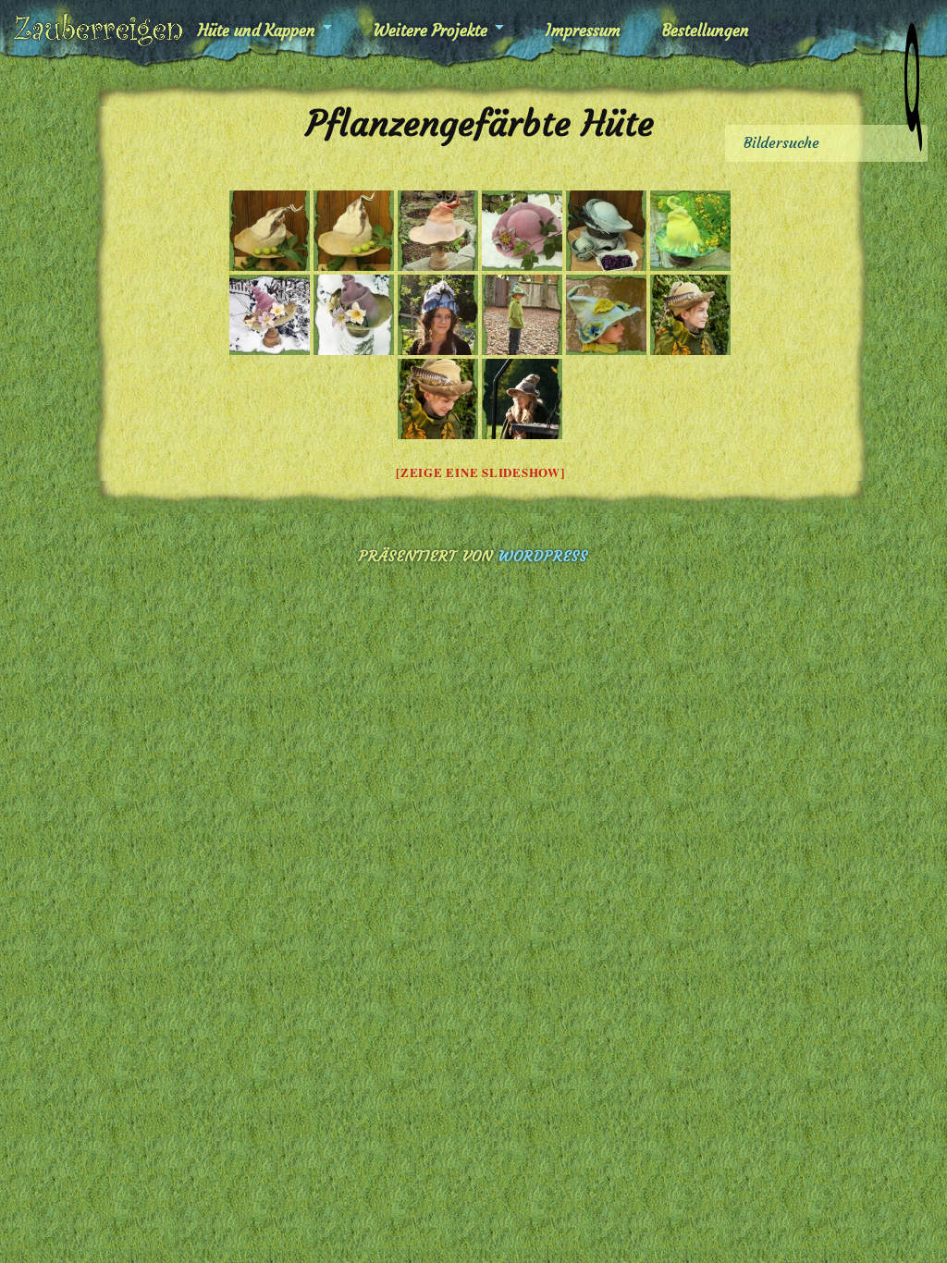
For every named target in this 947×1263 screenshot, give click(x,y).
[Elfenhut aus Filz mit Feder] (690, 315)
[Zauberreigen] (98, 30)
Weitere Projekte (430, 30)
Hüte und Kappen (256, 30)
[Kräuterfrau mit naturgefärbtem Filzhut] (522, 399)
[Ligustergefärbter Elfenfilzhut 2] (606, 315)
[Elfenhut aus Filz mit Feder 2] (438, 399)
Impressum (583, 30)
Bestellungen (705, 30)
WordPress (543, 555)
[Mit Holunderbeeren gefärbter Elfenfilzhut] (438, 315)
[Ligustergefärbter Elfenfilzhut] (522, 315)
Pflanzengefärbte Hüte (480, 123)
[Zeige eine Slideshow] (480, 472)
